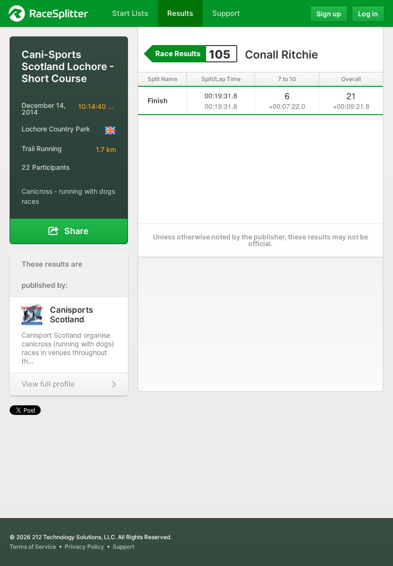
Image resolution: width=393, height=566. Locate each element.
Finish (158, 100)
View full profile (48, 384)
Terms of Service (33, 546)
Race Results (177, 53)
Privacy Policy (84, 546)
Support (123, 546)
